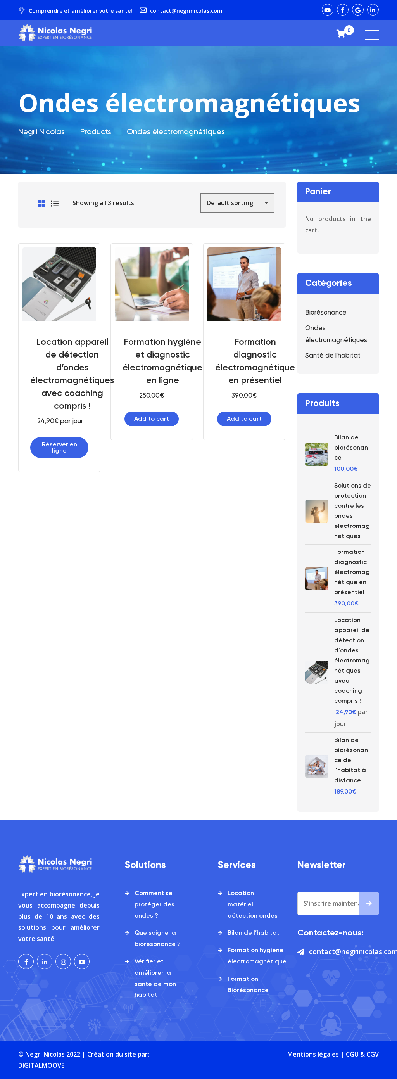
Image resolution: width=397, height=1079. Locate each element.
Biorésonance (326, 313)
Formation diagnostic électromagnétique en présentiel (255, 361)
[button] (72, 274)
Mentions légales (313, 1054)
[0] (341, 33)
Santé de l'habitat (333, 356)
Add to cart (151, 419)
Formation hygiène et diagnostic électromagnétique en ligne (162, 361)
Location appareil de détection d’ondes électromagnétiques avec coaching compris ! (72, 374)
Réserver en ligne (59, 448)
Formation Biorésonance (248, 985)
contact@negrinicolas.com (186, 10)
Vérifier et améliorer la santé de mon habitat (155, 978)
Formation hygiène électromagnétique (257, 956)
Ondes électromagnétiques (336, 334)
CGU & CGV (362, 1054)
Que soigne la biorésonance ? (158, 939)
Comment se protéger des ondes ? (154, 905)
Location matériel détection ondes (253, 905)
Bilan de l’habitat (254, 933)
